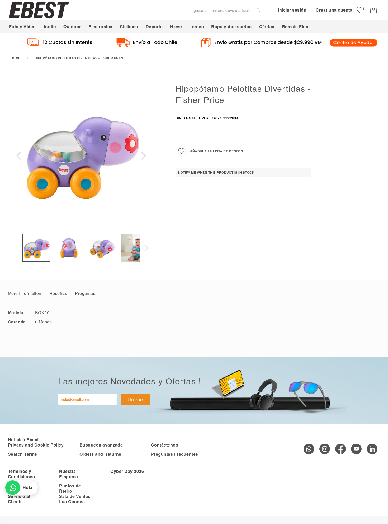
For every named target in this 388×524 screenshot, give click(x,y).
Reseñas (58, 293)
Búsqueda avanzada (101, 445)
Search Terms (22, 454)
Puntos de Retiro (70, 488)
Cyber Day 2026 (127, 471)
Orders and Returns (100, 454)
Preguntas (85, 293)
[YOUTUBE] (356, 449)
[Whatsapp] (309, 449)
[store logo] (39, 10)
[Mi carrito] (373, 10)
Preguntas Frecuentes (174, 454)
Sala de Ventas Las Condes (75, 498)
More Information (24, 293)
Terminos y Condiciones (21, 473)
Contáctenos (164, 445)
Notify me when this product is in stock (216, 172)
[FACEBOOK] (340, 449)
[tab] (24, 294)
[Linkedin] (372, 449)
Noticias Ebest (23, 439)
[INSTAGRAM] (324, 449)
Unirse (135, 399)
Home (16, 58)
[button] (18, 156)
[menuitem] (22, 26)
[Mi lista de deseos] (360, 10)
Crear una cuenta (334, 10)
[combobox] (225, 10)
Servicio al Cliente (19, 498)
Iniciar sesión (292, 10)
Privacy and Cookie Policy (36, 445)
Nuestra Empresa (68, 473)
